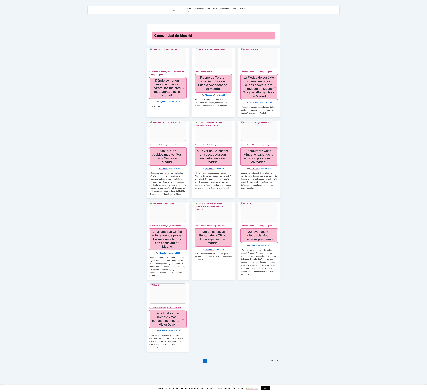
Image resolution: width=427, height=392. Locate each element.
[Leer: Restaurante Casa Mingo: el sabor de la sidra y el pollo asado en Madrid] (259, 131)
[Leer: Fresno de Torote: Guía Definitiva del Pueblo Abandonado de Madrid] (213, 58)
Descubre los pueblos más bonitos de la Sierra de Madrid (167, 156)
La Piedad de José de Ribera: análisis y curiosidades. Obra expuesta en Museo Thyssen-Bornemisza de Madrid (258, 87)
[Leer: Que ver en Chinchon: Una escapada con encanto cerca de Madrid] (213, 131)
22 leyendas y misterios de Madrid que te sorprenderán (258, 235)
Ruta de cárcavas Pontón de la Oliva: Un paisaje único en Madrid (213, 237)
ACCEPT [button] (265, 388)
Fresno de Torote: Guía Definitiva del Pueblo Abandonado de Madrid (212, 83)
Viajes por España (156, 74)
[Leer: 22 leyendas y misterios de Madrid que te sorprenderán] (259, 212)
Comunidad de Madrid (157, 71)
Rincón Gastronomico (175, 71)
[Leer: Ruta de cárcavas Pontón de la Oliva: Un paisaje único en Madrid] (213, 212)
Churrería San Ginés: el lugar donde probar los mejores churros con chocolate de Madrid (167, 239)
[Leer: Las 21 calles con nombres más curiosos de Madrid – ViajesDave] (168, 293)
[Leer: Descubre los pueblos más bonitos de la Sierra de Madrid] (168, 131)
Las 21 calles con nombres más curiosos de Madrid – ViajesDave (167, 318)
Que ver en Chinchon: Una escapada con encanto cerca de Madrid (212, 156)
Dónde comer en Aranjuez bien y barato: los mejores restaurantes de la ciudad (167, 88)
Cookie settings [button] (252, 388)
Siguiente (275, 360)
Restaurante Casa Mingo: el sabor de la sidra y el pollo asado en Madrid (258, 156)
